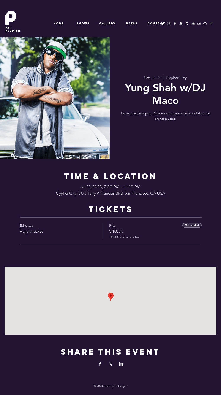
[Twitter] (163, 23)
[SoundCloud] (193, 23)
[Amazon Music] (181, 23)
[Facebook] (175, 23)
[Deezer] (199, 23)
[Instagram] (169, 23)
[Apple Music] (187, 23)
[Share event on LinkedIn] (121, 364)
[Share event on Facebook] (100, 364)
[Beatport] (205, 23)
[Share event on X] (111, 364)
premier (13, 29)
